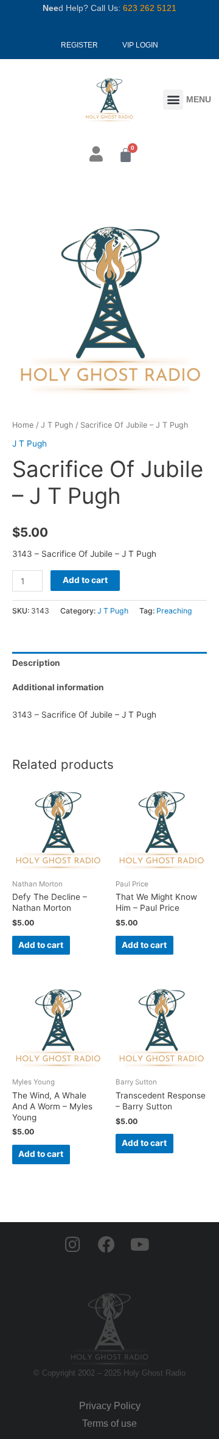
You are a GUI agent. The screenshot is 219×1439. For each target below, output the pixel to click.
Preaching (174, 610)
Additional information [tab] (58, 687)
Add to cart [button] (40, 945)
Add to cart (85, 580)
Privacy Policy (110, 1406)
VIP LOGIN (140, 45)
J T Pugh (57, 425)
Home (22, 425)
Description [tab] (36, 663)
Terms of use (109, 1423)
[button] (173, 100)
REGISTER (79, 45)
